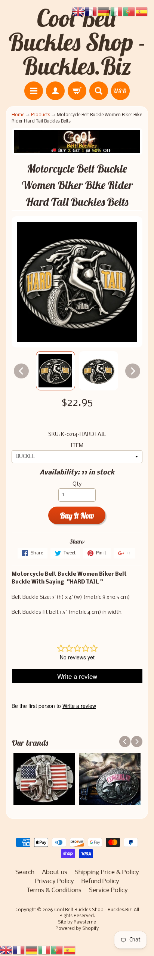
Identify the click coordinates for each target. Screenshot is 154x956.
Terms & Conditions (54, 890)
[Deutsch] (31, 949)
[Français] (19, 949)
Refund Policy (100, 881)
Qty (77, 484)
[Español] (70, 949)
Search (24, 872)
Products (40, 114)
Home (18, 114)
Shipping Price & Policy (107, 872)
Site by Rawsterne (77, 922)
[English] (6, 949)
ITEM (77, 446)
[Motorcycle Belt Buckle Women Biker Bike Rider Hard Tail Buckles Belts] (55, 370)
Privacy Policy (54, 881)
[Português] (57, 949)
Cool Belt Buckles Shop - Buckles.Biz (77, 42)
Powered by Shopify (77, 928)
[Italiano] (44, 949)
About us (54, 872)
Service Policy (108, 890)
